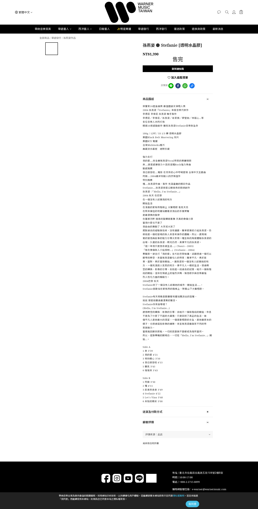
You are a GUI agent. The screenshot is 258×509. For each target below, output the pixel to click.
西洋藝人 (83, 29)
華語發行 (143, 29)
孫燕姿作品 (69, 38)
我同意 (192, 504)
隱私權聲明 (178, 495)
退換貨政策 (199, 29)
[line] (171, 85)
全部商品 (44, 38)
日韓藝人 (104, 29)
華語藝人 (63, 29)
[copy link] (192, 85)
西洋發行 (161, 29)
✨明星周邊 (124, 29)
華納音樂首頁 (43, 29)
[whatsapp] (185, 85)
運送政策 (179, 29)
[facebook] (178, 85)
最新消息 (218, 29)
